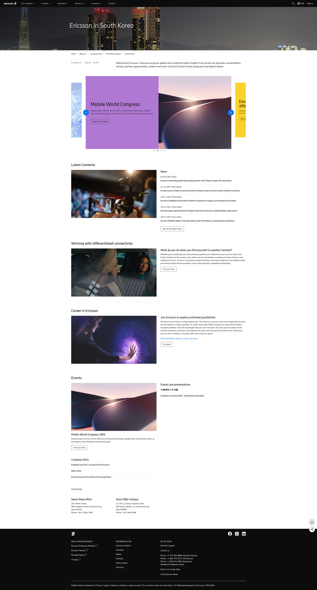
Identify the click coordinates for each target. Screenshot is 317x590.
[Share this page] (312, 529)
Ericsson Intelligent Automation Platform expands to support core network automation (198, 201)
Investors (95, 3)
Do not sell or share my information (158, 585)
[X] (237, 534)
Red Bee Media (78, 555)
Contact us (165, 550)
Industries (61, 3)
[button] (86, 112)
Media (118, 554)
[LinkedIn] (244, 534)
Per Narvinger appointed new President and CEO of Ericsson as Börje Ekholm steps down (198, 211)
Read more (97, 124)
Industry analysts (123, 545)
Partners (119, 558)
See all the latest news (172, 229)
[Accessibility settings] (312, 522)
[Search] (293, 3)
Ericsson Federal (78, 550)
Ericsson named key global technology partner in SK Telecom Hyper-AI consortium (196, 180)
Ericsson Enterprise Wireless (83, 546)
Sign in (310, 3)
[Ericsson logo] (10, 3)
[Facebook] (230, 534)
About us (79, 3)
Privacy (99, 585)
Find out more (169, 269)
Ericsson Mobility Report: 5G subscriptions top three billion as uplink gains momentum (197, 221)
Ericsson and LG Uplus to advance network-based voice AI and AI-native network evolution (200, 190)
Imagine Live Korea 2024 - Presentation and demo (182, 396)
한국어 (96, 62)
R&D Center (76, 471)
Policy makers (122, 563)
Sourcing (119, 567)
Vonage (74, 559)
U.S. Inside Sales (173, 569)
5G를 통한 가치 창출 (169, 390)
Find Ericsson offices (169, 574)
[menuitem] (28, 3)
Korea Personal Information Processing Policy (91, 477)
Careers (111, 3)
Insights (45, 3)
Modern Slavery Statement (82, 585)
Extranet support (167, 545)
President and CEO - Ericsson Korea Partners (90, 465)
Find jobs (167, 344)
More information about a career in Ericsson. (179, 338)
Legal (106, 585)
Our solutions (27, 3)
